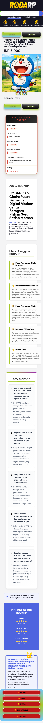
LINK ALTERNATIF (22, 710)
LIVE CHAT (23, 716)
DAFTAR (31, 34)
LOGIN (11, 34)
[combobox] (19, 13)
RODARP (12, 222)
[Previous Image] (4, 73)
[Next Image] (39, 73)
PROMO (22, 693)
